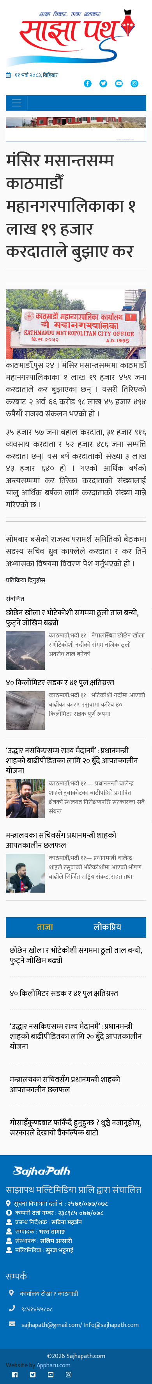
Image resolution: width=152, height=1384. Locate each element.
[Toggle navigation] (17, 103)
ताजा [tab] (45, 927)
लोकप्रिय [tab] (107, 927)
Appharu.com (54, 1365)
